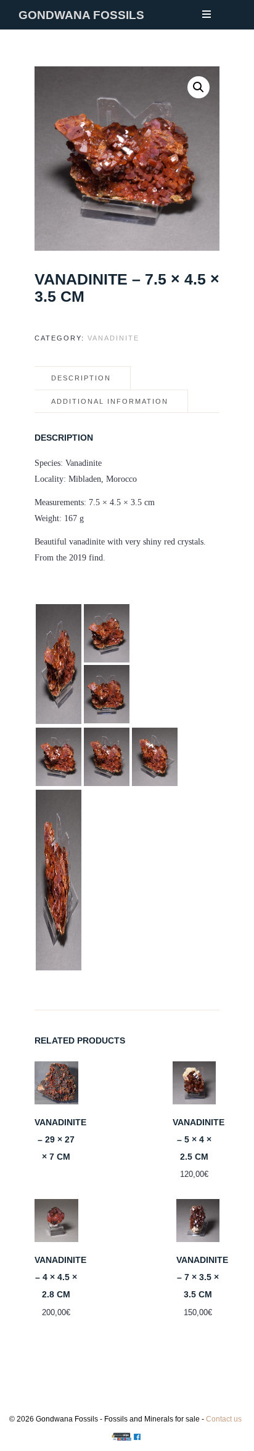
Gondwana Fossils (81, 15)
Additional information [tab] (109, 401)
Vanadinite (113, 338)
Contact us (224, 1419)
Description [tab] (81, 378)
